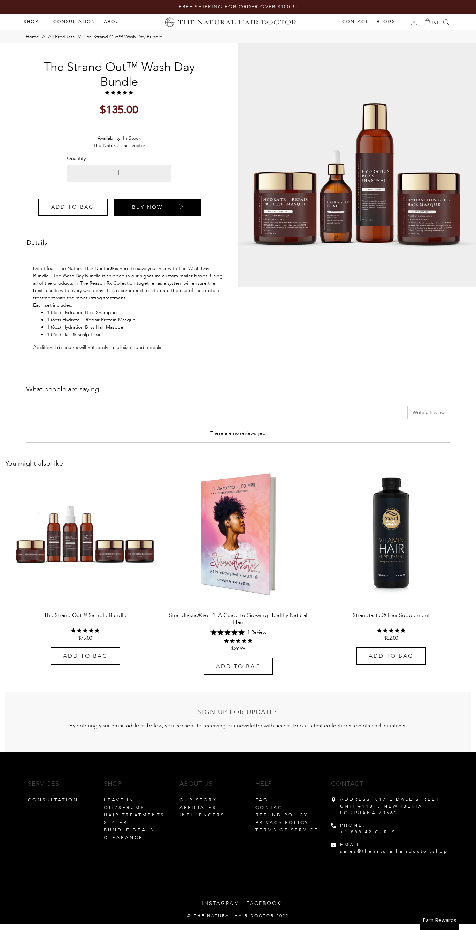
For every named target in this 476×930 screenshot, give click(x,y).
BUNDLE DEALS (129, 830)
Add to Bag (72, 207)
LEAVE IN (119, 800)
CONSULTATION (53, 800)
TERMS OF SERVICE (286, 830)
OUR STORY (198, 800)
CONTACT (270, 808)
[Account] (415, 22)
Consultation (74, 21)
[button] (238, 632)
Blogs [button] (387, 21)
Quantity (76, 158)
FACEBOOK (264, 903)
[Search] (447, 22)
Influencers (202, 815)
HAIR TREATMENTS (134, 815)
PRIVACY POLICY (282, 823)
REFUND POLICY (281, 815)
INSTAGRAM (220, 903)
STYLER (116, 823)
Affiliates (197, 808)
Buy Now (147, 207)
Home (32, 36)
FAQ (262, 800)
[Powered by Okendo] (57, 415)
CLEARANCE (123, 837)
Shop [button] (32, 21)
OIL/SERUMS (124, 808)
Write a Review (429, 412)
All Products (61, 36)
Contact (355, 21)
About (113, 21)
